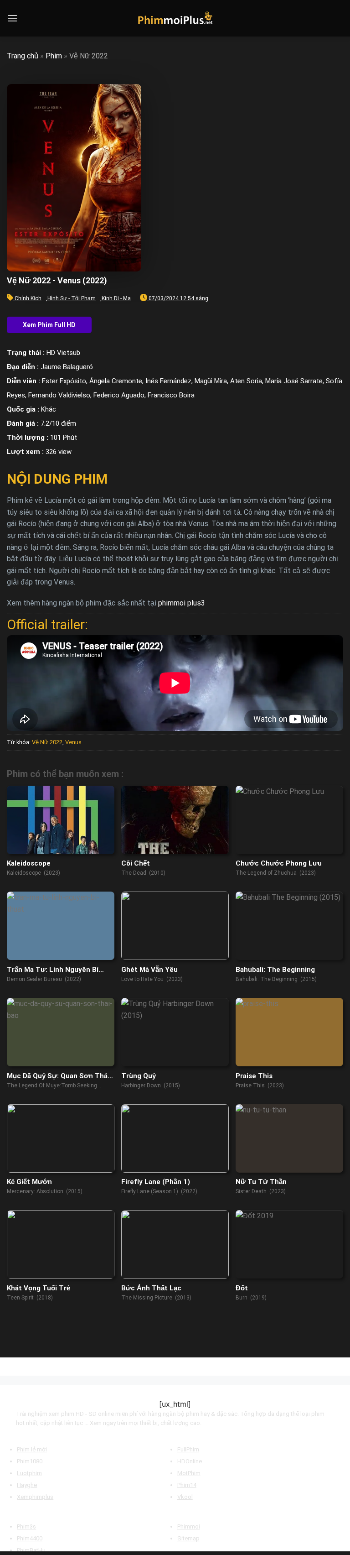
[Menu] (12, 18)
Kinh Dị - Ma (116, 298)
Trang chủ (22, 56)
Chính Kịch (28, 298)
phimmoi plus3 (181, 603)
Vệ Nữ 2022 (47, 742)
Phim (54, 56)
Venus (73, 742)
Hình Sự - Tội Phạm (71, 298)
